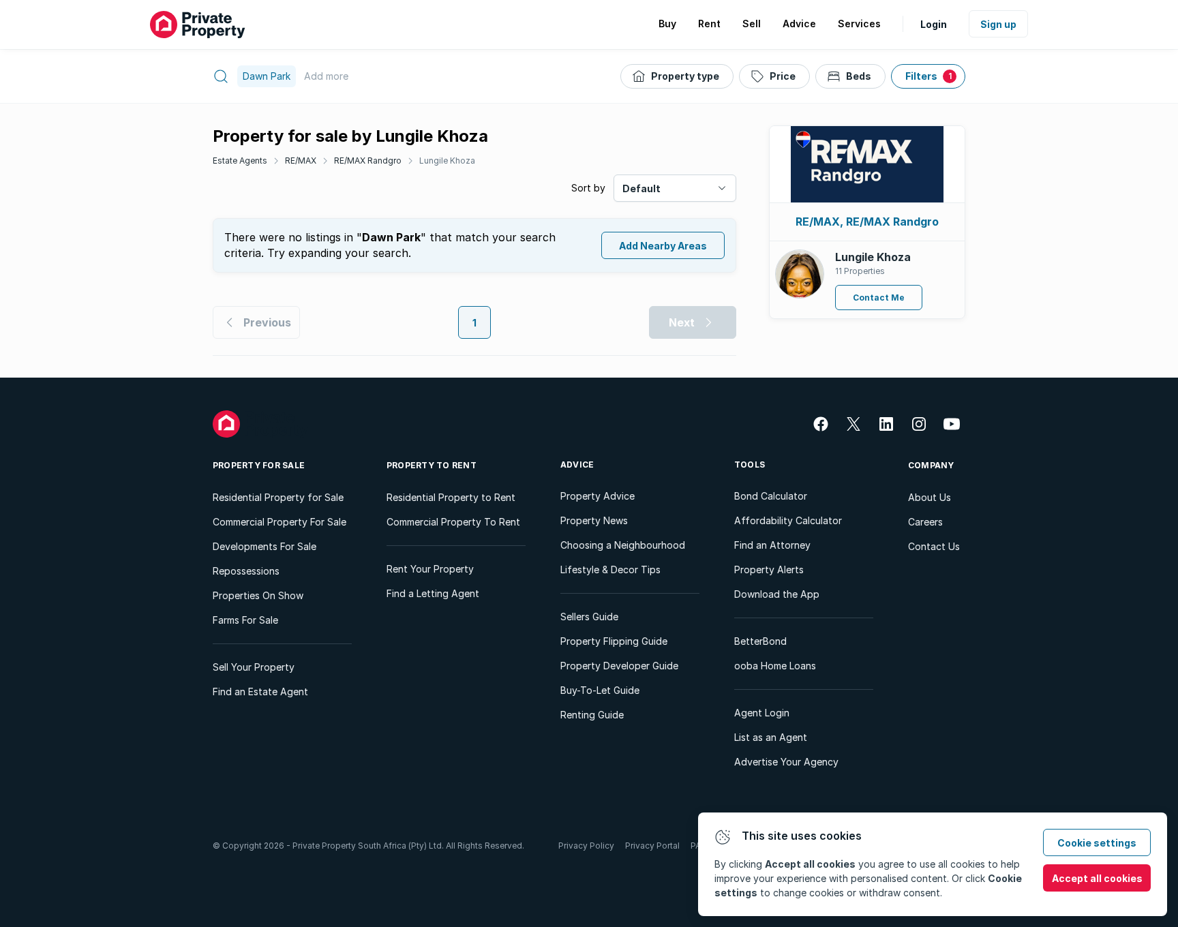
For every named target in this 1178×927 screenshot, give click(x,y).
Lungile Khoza (447, 160)
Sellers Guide (589, 616)
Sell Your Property (253, 667)
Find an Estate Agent (260, 691)
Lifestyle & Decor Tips (610, 569)
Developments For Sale (264, 546)
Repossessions (246, 571)
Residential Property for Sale (278, 497)
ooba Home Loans (775, 665)
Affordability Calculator (788, 520)
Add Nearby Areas (663, 246)
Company (931, 465)
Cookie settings (1096, 843)
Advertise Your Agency (786, 762)
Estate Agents (240, 160)
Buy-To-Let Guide (599, 690)
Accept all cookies (1097, 878)
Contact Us (934, 546)
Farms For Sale (245, 620)
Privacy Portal (652, 845)
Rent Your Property (430, 569)
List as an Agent (770, 737)
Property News (594, 520)
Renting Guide (592, 714)
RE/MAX (300, 160)
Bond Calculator (770, 496)
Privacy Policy (586, 845)
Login (933, 24)
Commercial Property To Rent (453, 522)
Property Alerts (769, 569)
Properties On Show (258, 595)
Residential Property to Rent (451, 497)
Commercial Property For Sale (279, 522)
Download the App (776, 594)
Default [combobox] (641, 188)
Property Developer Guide (619, 665)
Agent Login (761, 712)
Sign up (998, 24)
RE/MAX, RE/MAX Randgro (867, 221)
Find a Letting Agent (433, 593)
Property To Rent (432, 465)
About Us (929, 497)
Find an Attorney (772, 545)
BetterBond (760, 641)
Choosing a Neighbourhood (622, 545)
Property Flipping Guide (613, 641)
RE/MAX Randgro (368, 160)
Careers (925, 522)
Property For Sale (259, 465)
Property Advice (597, 496)
